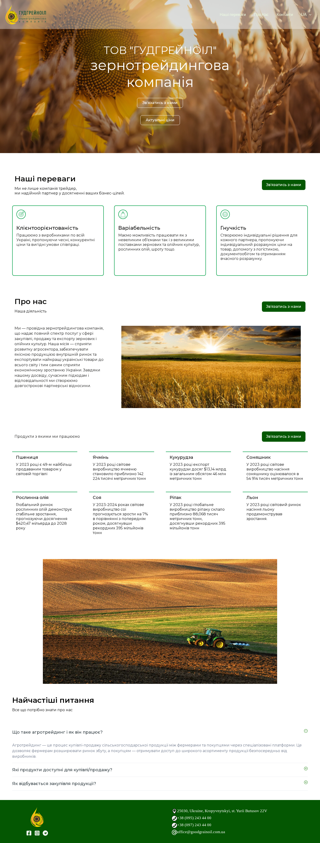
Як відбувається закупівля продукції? (54, 783)
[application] (309, 14)
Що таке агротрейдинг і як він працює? (57, 732)
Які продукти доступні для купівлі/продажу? (62, 769)
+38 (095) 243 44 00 (194, 818)
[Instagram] (37, 833)
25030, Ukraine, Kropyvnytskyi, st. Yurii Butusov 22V (222, 811)
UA (304, 14)
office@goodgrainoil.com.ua (201, 832)
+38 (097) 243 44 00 (194, 825)
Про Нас (261, 14)
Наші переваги (233, 14)
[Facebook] (29, 833)
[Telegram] (45, 833)
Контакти (285, 14)
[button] (160, 732)
